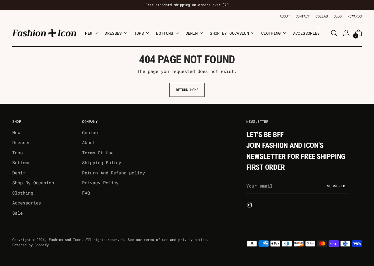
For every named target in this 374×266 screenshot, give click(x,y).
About (88, 142)
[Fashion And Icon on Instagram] (249, 206)
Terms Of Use (97, 152)
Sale (17, 213)
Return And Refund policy (113, 173)
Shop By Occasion (33, 183)
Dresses (21, 142)
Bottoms (21, 162)
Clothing (22, 193)
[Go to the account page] (346, 33)
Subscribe (337, 186)
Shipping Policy (101, 162)
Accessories (26, 203)
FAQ (86, 193)
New (16, 132)
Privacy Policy (100, 183)
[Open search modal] (334, 33)
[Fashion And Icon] (44, 33)
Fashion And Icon (65, 239)
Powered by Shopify (30, 245)
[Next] (323, 33)
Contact (91, 132)
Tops (17, 152)
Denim (18, 173)
